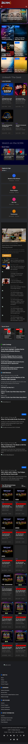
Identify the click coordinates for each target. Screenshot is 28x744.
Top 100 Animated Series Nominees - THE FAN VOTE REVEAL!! (20, 563)
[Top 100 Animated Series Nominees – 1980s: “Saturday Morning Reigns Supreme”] (2, 315)
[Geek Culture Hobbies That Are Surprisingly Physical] (2, 285)
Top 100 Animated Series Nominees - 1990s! (6, 535)
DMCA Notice (21, 732)
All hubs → (4, 170)
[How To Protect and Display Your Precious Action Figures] (6, 260)
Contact (3, 715)
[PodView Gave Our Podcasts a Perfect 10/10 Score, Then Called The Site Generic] (7, 49)
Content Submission (5, 707)
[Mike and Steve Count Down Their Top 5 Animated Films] (20, 65)
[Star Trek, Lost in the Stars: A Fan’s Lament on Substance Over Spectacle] (6, 266)
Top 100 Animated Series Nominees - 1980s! (20, 507)
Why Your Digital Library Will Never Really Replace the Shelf (20, 55)
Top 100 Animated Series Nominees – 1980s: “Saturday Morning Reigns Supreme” (18, 319)
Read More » (6, 255)
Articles (4, 26)
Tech (4, 229)
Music (18, 224)
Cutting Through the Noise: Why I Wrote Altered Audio (20, 39)
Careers (2, 703)
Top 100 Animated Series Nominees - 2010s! (6, 563)
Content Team (4, 681)
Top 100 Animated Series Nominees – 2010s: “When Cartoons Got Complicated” (17, 294)
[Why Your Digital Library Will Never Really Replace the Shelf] (20, 49)
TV (17, 229)
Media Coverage (4, 696)
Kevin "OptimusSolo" (6, 375)
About (2, 677)
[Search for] (26, 6)
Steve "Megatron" (5, 417)
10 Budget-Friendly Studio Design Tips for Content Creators (17, 275)
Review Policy (4, 692)
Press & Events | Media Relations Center (10, 694)
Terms (13, 732)
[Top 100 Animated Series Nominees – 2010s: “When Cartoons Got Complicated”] (2, 291)
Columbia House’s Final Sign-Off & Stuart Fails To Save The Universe (7, 100)
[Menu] (1, 6)
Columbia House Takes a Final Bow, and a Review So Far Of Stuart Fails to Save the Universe (12, 19)
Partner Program (4, 684)
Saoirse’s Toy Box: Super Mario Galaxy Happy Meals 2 (14, 397)
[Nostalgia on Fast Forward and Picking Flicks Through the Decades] (7, 33)
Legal (16, 732)
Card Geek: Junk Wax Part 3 (7, 387)
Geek (4, 224)
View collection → (23, 486)
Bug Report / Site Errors (6, 720)
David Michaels (6, 243)
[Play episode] (11, 93)
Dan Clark (4, 347)
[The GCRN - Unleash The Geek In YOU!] (6, 2)
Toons (11, 229)
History (2, 679)
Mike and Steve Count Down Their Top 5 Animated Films (20, 71)
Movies (11, 224)
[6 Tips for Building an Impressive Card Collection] (6, 281)
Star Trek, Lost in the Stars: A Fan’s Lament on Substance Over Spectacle (18, 268)
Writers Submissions (5, 709)
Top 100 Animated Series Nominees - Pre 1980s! (7, 507)
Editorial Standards (5, 690)
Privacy (9, 732)
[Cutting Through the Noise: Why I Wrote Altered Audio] (20, 33)
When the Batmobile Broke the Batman (13, 419)
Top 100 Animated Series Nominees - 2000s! (20, 535)
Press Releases (4, 722)
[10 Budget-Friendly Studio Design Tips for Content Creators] (2, 272)
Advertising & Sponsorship (6, 717)
